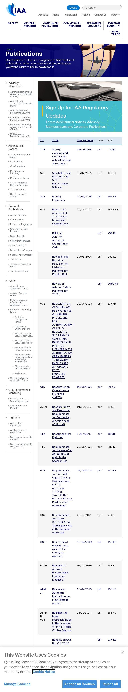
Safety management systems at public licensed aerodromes (61, 156)
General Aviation (30, 24)
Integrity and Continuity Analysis (19, 399)
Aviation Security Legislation (18, 431)
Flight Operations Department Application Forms (19, 302)
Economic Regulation (21, 224)
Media (56, 14)
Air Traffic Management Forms (21, 319)
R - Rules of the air (19, 178)
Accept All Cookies (79, 684)
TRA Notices (16, 259)
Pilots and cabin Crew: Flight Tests (23, 341)
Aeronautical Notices (16, 147)
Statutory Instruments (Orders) (21, 438)
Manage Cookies (17, 684)
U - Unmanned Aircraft (18, 195)
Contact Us (100, 14)
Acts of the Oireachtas (16, 424)
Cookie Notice (44, 672)
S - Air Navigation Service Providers (19, 183)
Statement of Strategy (21, 255)
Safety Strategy (18, 245)
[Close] (122, 652)
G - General (16, 161)
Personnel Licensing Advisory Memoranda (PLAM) (21, 126)
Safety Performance (20, 241)
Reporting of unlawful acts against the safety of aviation (60, 549)
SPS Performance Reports (19, 406)
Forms (12, 280)
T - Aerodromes (18, 189)
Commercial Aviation (72, 24)
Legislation (14, 417)
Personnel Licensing (94, 24)
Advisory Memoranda (15, 84)
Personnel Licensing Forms (20, 310)
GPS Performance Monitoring (19, 391)
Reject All (110, 684)
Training (86, 14)
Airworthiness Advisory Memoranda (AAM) (21, 103)
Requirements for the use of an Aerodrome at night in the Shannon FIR (62, 453)
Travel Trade (115, 33)
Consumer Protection (50, 24)
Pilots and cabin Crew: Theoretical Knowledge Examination (23, 358)
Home (10, 49)
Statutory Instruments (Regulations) (21, 445)
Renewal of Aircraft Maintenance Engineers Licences (60, 572)
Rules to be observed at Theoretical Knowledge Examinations (60, 216)
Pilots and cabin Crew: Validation (22, 367)
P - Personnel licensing (17, 172)
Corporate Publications (15, 208)
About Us (43, 14)
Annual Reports (18, 215)
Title (55, 140)
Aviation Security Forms (18, 294)
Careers (115, 14)
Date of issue (85, 140)
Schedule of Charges (21, 250)
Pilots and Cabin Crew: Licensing (23, 348)
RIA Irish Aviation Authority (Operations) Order (60, 240)
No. (42, 140)
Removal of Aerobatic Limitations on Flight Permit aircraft (61, 596)
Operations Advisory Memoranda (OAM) (20, 118)
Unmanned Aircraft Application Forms (19, 379)
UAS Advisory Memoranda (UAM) (20, 135)
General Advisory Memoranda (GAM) (20, 111)
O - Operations (17, 166)
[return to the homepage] (16, 9)
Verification (20, 373)
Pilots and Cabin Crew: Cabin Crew (24, 334)
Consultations (17, 219)
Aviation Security (113, 24)
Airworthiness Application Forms (19, 287)
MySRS (73, 7)
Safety (13, 23)
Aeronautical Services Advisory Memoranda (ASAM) (21, 94)
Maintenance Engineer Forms (22, 327)
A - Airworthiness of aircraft (20, 155)
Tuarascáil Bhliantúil (19, 271)
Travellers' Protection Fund (20, 265)
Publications (70, 14)
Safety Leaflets (17, 236)
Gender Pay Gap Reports (18, 230)
